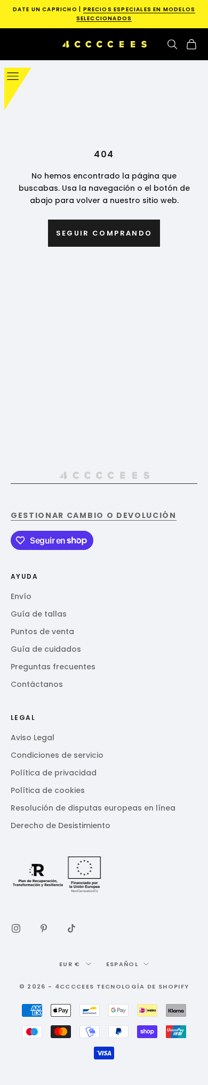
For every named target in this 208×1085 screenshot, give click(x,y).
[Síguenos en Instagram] (16, 928)
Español (122, 964)
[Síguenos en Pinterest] (43, 928)
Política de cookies (48, 790)
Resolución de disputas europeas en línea (93, 808)
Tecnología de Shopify (143, 986)
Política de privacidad (54, 772)
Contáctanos (37, 684)
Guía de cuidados (46, 649)
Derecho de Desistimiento (60, 825)
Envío (21, 596)
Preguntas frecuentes (53, 666)
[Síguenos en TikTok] (71, 928)
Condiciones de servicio (57, 755)
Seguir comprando (104, 233)
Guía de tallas (39, 614)
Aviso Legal (32, 737)
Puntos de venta (42, 631)
